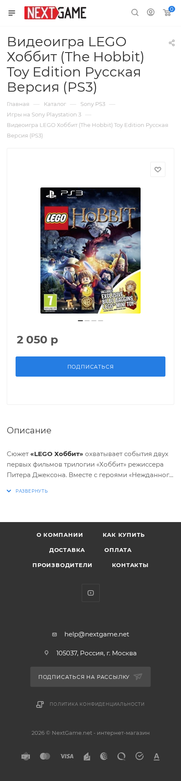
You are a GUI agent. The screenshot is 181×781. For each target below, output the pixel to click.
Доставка (67, 549)
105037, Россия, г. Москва (96, 653)
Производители (62, 565)
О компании (60, 534)
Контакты (130, 565)
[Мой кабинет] (150, 13)
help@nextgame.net (96, 634)
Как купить (124, 534)
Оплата (118, 549)
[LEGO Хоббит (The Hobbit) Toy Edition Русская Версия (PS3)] (90, 250)
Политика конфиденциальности (97, 704)
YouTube (91, 593)
